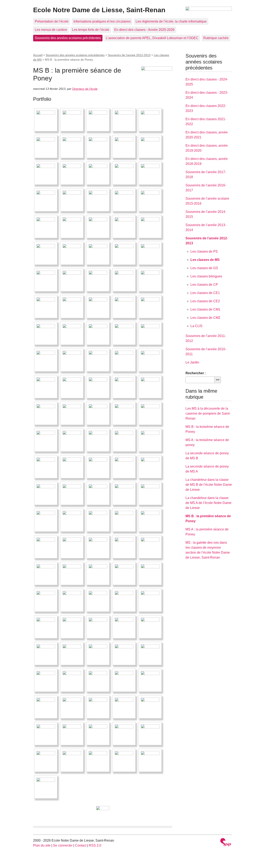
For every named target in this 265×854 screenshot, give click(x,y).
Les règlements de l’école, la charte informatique (171, 21)
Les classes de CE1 (205, 293)
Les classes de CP (204, 284)
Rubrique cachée (216, 38)
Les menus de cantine (51, 29)
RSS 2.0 (95, 845)
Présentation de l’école (52, 21)
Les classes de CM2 (205, 317)
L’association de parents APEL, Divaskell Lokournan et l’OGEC (152, 38)
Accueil (37, 55)
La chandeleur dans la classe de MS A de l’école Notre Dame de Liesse (208, 503)
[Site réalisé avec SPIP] (225, 842)
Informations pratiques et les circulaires (102, 21)
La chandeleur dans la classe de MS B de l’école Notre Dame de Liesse (209, 484)
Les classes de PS (204, 251)
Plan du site (42, 845)
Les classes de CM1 (205, 309)
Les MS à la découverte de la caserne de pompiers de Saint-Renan (208, 413)
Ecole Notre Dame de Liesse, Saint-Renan (99, 10)
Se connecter (62, 845)
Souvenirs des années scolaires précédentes (68, 38)
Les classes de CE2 (205, 301)
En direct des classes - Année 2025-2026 (144, 29)
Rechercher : (196, 373)
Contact (80, 845)
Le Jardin (192, 362)
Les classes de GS (204, 268)
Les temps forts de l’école (90, 29)
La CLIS (196, 326)
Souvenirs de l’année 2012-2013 (129, 55)
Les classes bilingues (206, 276)
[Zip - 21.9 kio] (102, 812)
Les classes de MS (205, 259)
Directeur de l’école (85, 88)
